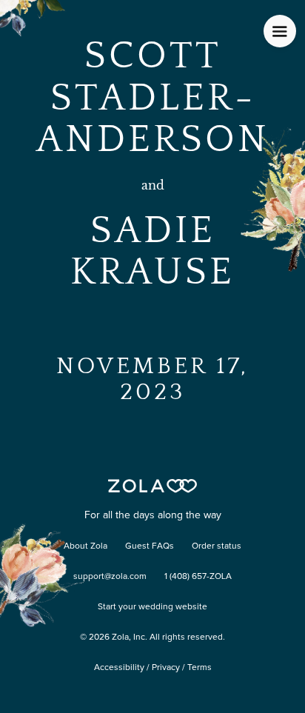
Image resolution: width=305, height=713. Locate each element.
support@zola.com (110, 576)
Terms (199, 667)
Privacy (166, 667)
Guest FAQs (149, 546)
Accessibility (119, 667)
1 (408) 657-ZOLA (198, 576)
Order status (216, 546)
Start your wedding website (152, 607)
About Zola (85, 546)
